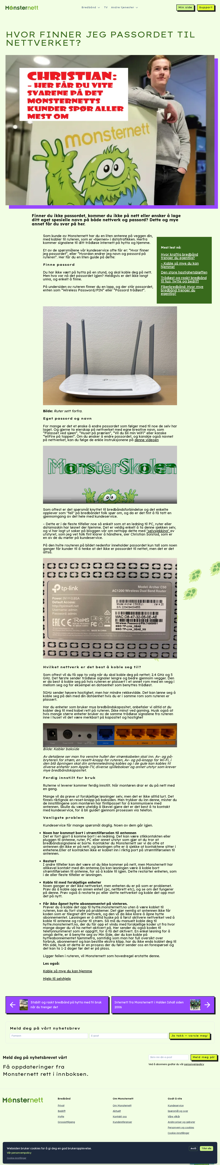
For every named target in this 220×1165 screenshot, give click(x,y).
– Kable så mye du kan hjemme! (180, 265)
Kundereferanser (122, 1122)
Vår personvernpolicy (19, 1152)
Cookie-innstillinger (178, 1133)
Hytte (61, 1116)
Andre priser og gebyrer (181, 1122)
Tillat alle (206, 1148)
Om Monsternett (122, 1105)
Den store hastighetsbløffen (184, 272)
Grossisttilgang (66, 1122)
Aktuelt (117, 1111)
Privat (61, 1105)
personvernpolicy (194, 1064)
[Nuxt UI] (22, 7)
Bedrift (61, 1111)
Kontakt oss (120, 1116)
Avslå (193, 1148)
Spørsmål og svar (178, 1111)
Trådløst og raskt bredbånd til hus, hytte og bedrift (184, 279)
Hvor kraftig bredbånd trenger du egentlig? (179, 256)
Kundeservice (176, 1105)
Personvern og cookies (181, 1127)
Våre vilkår (174, 1116)
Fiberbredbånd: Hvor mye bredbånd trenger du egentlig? (182, 290)
